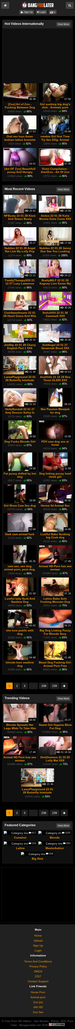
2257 (38, 976)
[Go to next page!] (64, 685)
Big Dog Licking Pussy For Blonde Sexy (55, 632)
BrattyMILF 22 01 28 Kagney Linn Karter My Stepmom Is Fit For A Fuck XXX (55, 285)
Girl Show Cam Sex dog (20, 505)
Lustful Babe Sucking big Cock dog (55, 536)
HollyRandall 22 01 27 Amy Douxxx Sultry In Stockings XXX (20, 412)
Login (42, 12)
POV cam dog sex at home (55, 443)
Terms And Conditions (38, 961)
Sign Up (28, 12)
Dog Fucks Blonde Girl (19, 441)
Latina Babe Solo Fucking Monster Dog (55, 600)
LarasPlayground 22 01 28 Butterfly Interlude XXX (20, 380)
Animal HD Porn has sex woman (55, 568)
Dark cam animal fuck (19, 534)
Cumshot (20, 837)
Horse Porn (38, 992)
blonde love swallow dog (20, 664)
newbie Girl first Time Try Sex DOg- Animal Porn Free (55, 139)
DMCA (38, 971)
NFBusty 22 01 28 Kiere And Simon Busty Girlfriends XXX (20, 219)
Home (38, 935)
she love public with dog (20, 632)
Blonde (55, 837)
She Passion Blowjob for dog (55, 411)
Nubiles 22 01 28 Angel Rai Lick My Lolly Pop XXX (19, 251)
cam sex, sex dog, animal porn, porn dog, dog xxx (19, 569)
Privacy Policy (38, 966)
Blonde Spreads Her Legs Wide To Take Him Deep (20, 728)
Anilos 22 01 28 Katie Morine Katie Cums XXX (55, 217)
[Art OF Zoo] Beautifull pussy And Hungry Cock (19, 172)
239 (54, 685)
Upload (38, 940)
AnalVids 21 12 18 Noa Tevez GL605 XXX (55, 378)
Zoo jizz (38, 1002)
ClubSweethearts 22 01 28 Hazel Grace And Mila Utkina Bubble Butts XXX (19, 317)
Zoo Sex (38, 1012)
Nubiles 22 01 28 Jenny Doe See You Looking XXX (55, 251)
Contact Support (38, 981)
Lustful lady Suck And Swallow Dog (20, 600)
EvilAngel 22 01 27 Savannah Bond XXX (55, 346)
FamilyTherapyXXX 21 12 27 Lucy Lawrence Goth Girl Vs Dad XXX (20, 283)
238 (43, 685)
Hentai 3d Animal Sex (55, 505)
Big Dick (37, 858)
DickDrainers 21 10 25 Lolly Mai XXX (55, 759)
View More (63, 24)
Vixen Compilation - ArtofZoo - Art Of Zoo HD (55, 172)
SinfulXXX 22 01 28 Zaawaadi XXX (55, 314)
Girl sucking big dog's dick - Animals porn (55, 106)
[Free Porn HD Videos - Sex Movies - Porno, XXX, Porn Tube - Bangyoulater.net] (37, 4)
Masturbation (55, 848)
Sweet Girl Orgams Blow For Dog (55, 726)
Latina (20, 848)
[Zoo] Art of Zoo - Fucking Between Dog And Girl (20, 107)
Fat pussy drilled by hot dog (20, 475)
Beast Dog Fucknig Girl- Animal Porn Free (55, 664)
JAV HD (38, 1007)
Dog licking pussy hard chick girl (55, 475)
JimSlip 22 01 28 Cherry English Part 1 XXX (20, 346)
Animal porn (38, 997)
